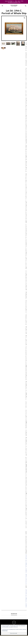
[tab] (14, 613)
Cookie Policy (5, 630)
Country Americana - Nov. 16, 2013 (26, 569)
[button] (2, 6)
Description (14, 613)
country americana (26, 598)
